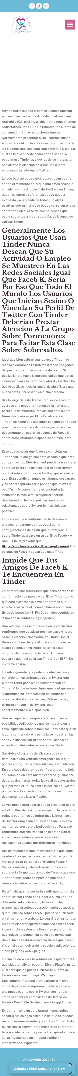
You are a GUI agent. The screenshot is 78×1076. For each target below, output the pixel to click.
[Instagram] (46, 6)
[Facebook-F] (32, 6)
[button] (70, 25)
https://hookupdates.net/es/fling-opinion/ (35, 546)
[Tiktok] (39, 6)
